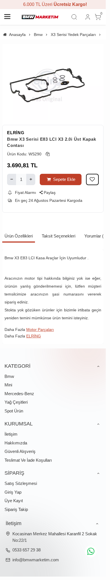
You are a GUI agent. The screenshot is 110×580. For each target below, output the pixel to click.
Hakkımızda (16, 442)
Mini (8, 384)
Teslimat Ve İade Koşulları (28, 460)
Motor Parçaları (40, 329)
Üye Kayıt (14, 500)
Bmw (9, 376)
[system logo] (40, 17)
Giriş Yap (13, 492)
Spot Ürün (14, 410)
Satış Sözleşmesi (21, 483)
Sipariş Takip (16, 509)
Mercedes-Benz (19, 393)
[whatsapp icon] (91, 551)
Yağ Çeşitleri (16, 402)
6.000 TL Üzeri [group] (53, 4)
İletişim (11, 434)
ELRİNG (16, 132)
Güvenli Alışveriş (20, 451)
